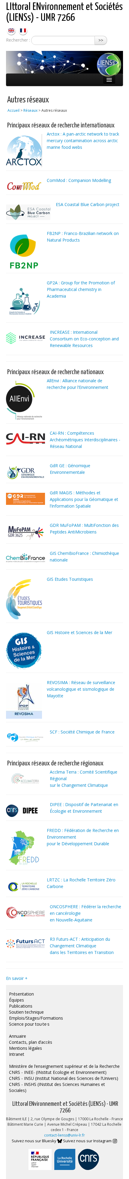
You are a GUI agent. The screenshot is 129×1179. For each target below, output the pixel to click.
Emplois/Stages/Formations (36, 1018)
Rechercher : (18, 40)
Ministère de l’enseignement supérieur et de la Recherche (64, 1066)
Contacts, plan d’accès (30, 1042)
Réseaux (30, 110)
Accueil (14, 110)
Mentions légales (25, 1048)
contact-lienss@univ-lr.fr (64, 1135)
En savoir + (17, 978)
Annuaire (17, 1036)
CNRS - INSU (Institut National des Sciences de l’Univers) (63, 1078)
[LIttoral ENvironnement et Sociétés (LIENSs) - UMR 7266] (12, 30)
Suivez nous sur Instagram (87, 1140)
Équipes (16, 1000)
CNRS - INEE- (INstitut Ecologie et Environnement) (57, 1072)
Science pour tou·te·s (29, 1024)
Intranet (16, 1054)
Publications (20, 1006)
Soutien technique (26, 1012)
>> (100, 40)
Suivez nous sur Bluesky (34, 1140)
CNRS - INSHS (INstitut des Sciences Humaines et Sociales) (57, 1087)
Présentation (21, 994)
